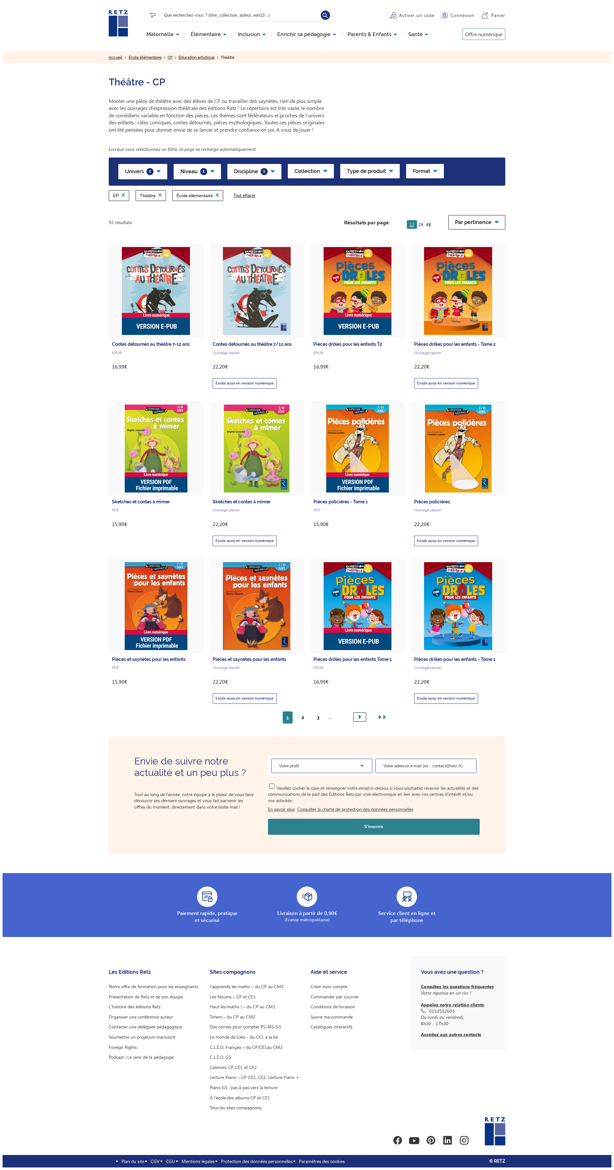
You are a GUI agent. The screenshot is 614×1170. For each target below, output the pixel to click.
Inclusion (249, 34)
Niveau (192, 171)
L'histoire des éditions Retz (135, 1006)
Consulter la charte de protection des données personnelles (355, 809)
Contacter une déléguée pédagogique (145, 1027)
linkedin (447, 1140)
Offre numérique (483, 34)
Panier (498, 15)
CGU (170, 1161)
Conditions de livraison (333, 1006)
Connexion (462, 15)
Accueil (115, 57)
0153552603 (442, 1011)
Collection (307, 171)
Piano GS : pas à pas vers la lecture (243, 1087)
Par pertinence (473, 222)
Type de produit (366, 171)
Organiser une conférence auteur (141, 1017)
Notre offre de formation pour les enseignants (153, 986)
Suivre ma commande (332, 1017)
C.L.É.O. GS (220, 1057)
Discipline (249, 171)
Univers (138, 171)
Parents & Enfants (369, 34)
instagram (464, 1140)
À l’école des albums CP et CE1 (240, 1098)
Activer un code (416, 15)
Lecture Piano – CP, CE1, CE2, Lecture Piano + (254, 1077)
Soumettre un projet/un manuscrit (142, 1037)
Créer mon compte (329, 986)
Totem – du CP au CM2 (233, 1017)
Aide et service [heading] (329, 972)
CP (170, 57)
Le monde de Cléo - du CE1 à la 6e (244, 1037)
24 (420, 224)
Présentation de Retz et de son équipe (146, 997)
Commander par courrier (335, 997)
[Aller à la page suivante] (359, 717)
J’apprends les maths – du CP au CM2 (247, 986)
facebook (397, 1140)
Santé (415, 34)
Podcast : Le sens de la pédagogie (141, 1057)
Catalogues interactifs (331, 1027)
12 (411, 224)
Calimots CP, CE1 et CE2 (233, 1067)
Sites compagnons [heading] (233, 972)
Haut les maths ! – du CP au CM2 (242, 1006)
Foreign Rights (123, 1047)
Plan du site (133, 1161)
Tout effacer (244, 195)
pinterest (431, 1140)
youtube (414, 1140)
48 (428, 224)
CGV (155, 1161)
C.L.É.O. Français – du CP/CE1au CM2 (246, 1047)
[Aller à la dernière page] (380, 717)
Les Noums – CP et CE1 (233, 997)
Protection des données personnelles (257, 1161)
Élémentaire (206, 34)
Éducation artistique (196, 57)
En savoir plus (281, 809)
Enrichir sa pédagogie (304, 34)
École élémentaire (145, 57)
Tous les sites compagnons (236, 1107)
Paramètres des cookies (322, 1161)
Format (421, 171)
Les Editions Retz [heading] (130, 972)
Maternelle (160, 34)
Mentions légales (198, 1161)
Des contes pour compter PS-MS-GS (245, 1027)
